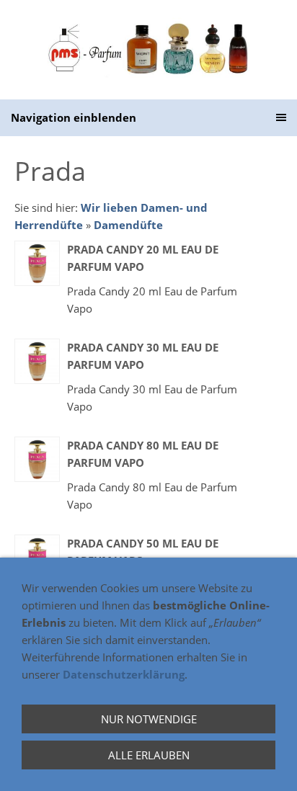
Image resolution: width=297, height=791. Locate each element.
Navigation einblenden (73, 117)
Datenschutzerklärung (124, 674)
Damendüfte (128, 225)
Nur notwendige (149, 719)
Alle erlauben (149, 755)
